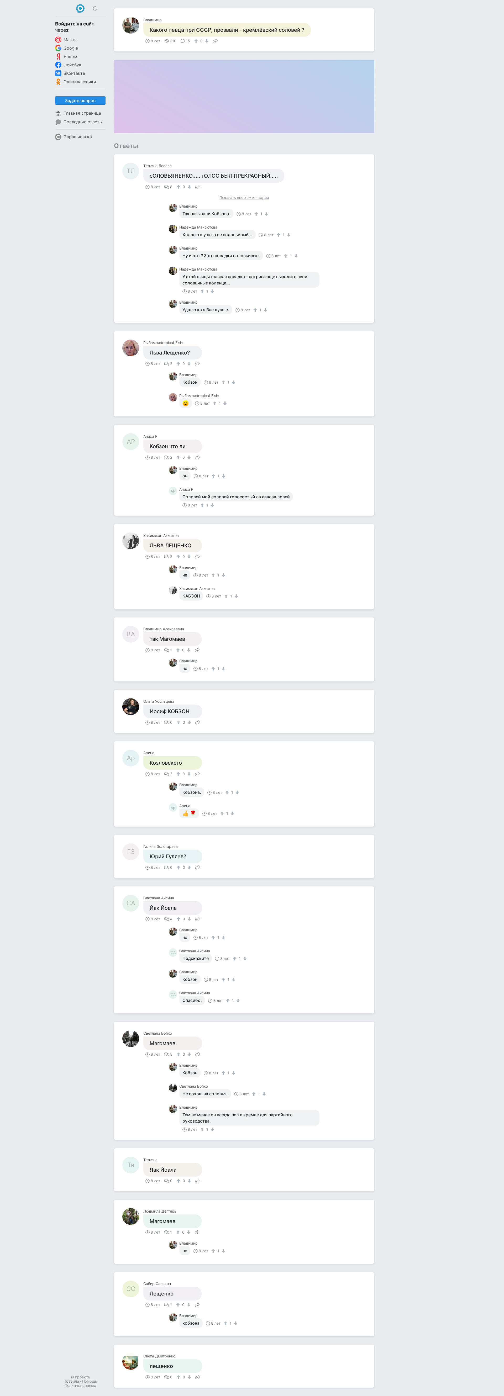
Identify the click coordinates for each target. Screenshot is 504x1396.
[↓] (206, 41)
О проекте (80, 1377)
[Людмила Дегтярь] (132, 1216)
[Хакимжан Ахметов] (132, 540)
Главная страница (82, 113)
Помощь (89, 1381)
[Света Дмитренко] (132, 1361)
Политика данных (80, 1385)
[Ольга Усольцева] (132, 706)
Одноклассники (80, 81)
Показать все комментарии (244, 198)
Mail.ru (70, 39)
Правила (71, 1381)
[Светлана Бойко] (132, 1038)
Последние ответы (83, 121)
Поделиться (215, 40)
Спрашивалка (78, 136)
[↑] (196, 41)
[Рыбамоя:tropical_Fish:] (132, 348)
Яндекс (71, 56)
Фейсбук (72, 64)
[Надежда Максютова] (174, 229)
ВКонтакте (74, 73)
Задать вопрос (80, 100)
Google (71, 48)
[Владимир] (132, 25)
